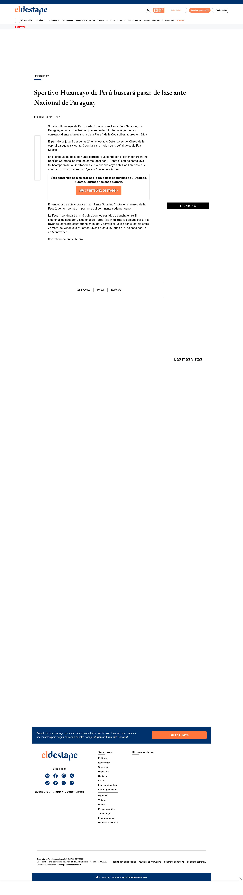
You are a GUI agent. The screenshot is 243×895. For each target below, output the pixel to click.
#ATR (101, 780)
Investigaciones (153, 20)
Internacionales (85, 20)
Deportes (103, 20)
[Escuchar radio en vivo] (175, 10)
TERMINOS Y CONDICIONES (124, 862)
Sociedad (67, 20)
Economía (54, 20)
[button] (37, 139)
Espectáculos (117, 20)
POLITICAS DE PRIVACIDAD (150, 862)
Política (41, 20)
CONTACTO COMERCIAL (174, 862)
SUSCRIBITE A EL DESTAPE (97, 190)
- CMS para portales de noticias (124, 877)
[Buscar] (148, 10)
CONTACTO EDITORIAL (196, 862)
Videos (102, 800)
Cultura (102, 776)
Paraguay (116, 290)
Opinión (169, 20)
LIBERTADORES (83, 290)
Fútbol (100, 290)
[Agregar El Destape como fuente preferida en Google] (149, 117)
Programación (106, 809)
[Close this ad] (241, 879)
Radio (180, 20)
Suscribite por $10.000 (200, 10)
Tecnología (134, 20)
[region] (121, 52)
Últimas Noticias (108, 822)
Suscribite (179, 735)
